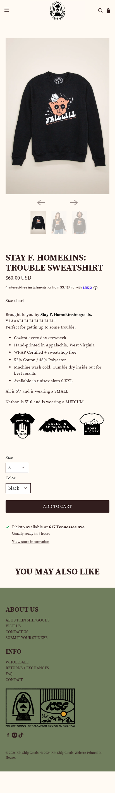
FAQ (9, 674)
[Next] (74, 202)
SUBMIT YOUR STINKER (27, 637)
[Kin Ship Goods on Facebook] (8, 736)
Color (10, 478)
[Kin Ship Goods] (57, 10)
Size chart (15, 300)
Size (9, 457)
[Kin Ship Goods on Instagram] (14, 736)
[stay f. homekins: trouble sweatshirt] (57, 116)
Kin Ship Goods (27, 752)
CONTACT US (17, 632)
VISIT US (13, 626)
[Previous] (41, 202)
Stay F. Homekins (57, 314)
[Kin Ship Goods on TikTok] (20, 736)
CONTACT (14, 679)
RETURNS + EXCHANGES (27, 668)
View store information (30, 541)
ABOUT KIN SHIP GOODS (27, 620)
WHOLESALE (17, 662)
